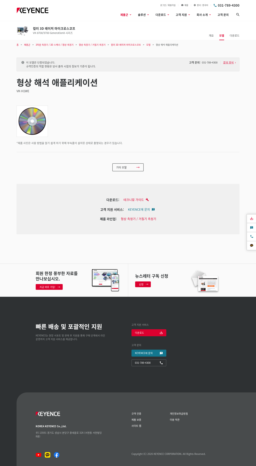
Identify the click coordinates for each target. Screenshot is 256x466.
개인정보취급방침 (179, 413)
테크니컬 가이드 (133, 199)
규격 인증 (136, 413)
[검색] (237, 14)
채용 (186, 5)
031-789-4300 (228, 5)
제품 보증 (136, 419)
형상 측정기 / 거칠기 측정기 (138, 219)
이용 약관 (175, 419)
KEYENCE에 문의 (139, 209)
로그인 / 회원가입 (168, 5)
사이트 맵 (136, 425)
